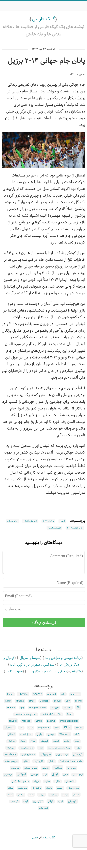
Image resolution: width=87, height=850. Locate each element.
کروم (10, 795)
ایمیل (22, 741)
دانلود (26, 761)
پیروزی (41, 795)
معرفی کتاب (14, 671)
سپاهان (58, 767)
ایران (33, 740)
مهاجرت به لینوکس (20, 781)
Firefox (20, 701)
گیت (25, 801)
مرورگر (36, 781)
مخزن (47, 781)
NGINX (79, 728)
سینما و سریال (30, 658)
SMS (30, 728)
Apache (37, 694)
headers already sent (25, 714)
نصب (60, 788)
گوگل (50, 801)
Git (78, 707)
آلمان (62, 521)
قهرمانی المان (54, 528)
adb (63, 694)
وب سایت (22, 788)
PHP (67, 727)
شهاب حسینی (30, 768)
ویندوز (76, 795)
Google (54, 708)
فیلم (45, 774)
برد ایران (11, 741)
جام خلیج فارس (28, 754)
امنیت (67, 741)
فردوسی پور (78, 774)
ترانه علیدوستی (26, 748)
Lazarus (51, 721)
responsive (43, 728)
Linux (39, 721)
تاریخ (41, 748)
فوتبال (55, 774)
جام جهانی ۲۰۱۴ (75, 528)
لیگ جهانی (70, 781)
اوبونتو (44, 740)
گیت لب (14, 801)
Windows (64, 734)
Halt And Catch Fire (52, 714)
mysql (13, 720)
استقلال (11, 734)
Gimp (8, 701)
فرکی (65, 774)
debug (57, 701)
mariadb (26, 721)
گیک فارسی (43, 19)
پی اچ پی (53, 795)
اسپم (77, 741)
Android (51, 694)
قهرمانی (34, 774)
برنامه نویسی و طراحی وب (63, 658)
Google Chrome (37, 707)
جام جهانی (12, 521)
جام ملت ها (10, 754)
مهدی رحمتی (73, 788)
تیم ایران (11, 748)
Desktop (44, 701)
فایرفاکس (15, 768)
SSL (21, 728)
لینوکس (21, 774)
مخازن (57, 781)
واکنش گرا (36, 788)
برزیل (78, 748)
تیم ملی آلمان (30, 521)
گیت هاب (43, 808)
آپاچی (39, 734)
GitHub (67, 708)
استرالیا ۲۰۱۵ (26, 734)
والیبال (49, 788)
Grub (69, 714)
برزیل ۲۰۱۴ (48, 521)
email (32, 701)
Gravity (11, 707)
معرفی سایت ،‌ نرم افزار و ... (47, 671)
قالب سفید (48, 837)
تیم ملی (77, 754)
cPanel (78, 701)
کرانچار (21, 795)
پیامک (65, 795)
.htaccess (75, 694)
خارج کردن (38, 761)
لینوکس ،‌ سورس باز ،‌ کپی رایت (32, 665)
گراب (60, 801)
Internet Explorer (69, 721)
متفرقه (77, 671)
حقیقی (51, 761)
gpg (22, 707)
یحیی (35, 837)
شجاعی (45, 768)
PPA (57, 728)
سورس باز (71, 768)
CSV (68, 701)
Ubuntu (9, 727)
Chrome (23, 694)
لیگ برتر (8, 775)
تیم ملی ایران (62, 754)
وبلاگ (10, 788)
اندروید (56, 741)
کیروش (72, 801)
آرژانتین (51, 734)
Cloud (10, 694)
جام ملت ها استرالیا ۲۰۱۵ (71, 761)
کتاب (31, 795)
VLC (77, 734)
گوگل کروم (37, 801)
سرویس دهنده (11, 761)
